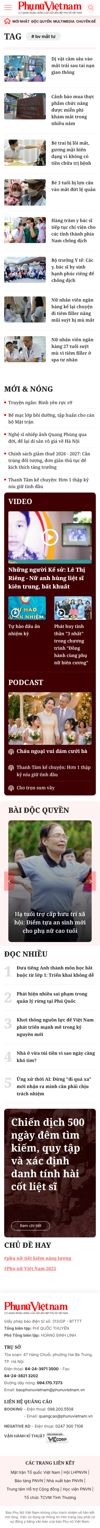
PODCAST (25, 682)
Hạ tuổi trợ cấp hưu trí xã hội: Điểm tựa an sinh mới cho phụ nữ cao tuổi (50, 922)
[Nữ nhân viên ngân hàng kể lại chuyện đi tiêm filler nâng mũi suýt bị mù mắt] (25, 309)
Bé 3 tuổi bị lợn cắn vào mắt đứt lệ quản (73, 186)
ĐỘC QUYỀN (41, 21)
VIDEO (20, 501)
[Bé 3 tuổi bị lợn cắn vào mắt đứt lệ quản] (25, 192)
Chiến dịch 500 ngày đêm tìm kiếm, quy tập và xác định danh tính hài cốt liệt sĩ (47, 1154)
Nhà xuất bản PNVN (65, 1480)
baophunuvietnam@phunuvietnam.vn (50, 1390)
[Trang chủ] (7, 21)
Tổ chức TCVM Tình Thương (50, 1497)
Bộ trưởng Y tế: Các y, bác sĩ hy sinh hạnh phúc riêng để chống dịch (72, 270)
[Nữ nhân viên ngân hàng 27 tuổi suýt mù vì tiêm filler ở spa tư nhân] (25, 349)
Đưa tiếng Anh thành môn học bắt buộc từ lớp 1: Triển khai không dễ (55, 971)
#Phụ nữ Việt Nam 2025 (30, 1268)
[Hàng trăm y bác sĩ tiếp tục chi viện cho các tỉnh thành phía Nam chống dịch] (25, 230)
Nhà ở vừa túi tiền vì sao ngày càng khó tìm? (56, 1056)
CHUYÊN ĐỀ (86, 21)
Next (91, 881)
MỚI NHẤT (21, 21)
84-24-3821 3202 (21, 1376)
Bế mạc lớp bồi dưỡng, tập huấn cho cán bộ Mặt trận (51, 418)
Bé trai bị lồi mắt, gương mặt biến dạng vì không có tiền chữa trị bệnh (71, 153)
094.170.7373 (49, 1383)
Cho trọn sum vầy (35, 788)
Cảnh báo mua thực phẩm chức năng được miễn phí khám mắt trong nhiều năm (72, 109)
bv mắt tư (45, 36)
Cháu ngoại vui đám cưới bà (52, 751)
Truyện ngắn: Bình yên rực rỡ (40, 402)
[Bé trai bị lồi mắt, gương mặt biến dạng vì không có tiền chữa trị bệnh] (25, 153)
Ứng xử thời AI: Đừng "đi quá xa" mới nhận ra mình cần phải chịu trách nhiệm (54, 1086)
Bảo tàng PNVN (29, 1480)
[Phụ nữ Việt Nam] (36, 1308)
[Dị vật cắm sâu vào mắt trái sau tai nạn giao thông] (25, 68)
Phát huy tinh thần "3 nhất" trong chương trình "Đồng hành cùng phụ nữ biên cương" (71, 644)
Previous (9, 881)
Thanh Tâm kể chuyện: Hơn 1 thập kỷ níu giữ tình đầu (48, 483)
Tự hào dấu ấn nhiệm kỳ (24, 630)
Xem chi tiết (30, 1225)
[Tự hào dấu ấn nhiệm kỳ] (27, 608)
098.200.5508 (61, 1409)
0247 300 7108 (69, 1426)
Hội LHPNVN (75, 1472)
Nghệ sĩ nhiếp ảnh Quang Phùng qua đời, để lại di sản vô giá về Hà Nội (47, 437)
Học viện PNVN (77, 1489)
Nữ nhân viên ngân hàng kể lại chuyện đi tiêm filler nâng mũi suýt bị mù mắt (72, 310)
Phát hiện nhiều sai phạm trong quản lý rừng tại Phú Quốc (52, 997)
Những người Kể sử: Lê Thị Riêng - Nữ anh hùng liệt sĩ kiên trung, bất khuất (46, 578)
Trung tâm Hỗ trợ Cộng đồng (33, 1489)
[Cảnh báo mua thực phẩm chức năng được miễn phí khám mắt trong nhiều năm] (25, 106)
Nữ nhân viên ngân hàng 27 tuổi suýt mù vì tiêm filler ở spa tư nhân (72, 349)
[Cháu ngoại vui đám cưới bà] (50, 718)
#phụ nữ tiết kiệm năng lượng (37, 1258)
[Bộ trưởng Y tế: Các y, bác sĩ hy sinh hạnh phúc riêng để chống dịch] (25, 270)
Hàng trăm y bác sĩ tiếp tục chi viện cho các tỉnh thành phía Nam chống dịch (73, 230)
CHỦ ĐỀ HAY (27, 1245)
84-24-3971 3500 (42, 1369)
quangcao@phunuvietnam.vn (66, 1416)
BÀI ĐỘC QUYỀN (38, 810)
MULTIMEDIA (64, 21)
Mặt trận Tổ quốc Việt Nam (35, 1472)
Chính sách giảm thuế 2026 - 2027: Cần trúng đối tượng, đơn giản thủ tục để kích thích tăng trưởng (49, 460)
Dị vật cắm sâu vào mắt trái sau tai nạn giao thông (72, 65)
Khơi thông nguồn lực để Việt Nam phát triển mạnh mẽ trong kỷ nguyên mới (55, 1027)
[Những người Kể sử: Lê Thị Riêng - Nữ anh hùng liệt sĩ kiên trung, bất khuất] (50, 537)
